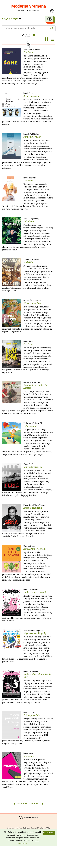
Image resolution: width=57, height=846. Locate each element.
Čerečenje (27, 357)
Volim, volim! (27, 439)
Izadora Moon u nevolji (27, 605)
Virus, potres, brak (27, 316)
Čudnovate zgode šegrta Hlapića (27, 398)
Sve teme (10, 19)
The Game (26, 67)
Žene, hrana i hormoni (27, 563)
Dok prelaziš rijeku (27, 480)
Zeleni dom (27, 234)
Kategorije (49, 19)
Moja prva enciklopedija (27, 646)
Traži (51, 28)
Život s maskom (27, 109)
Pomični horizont (27, 151)
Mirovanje (27, 770)
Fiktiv (48, 828)
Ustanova (27, 193)
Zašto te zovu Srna (27, 520)
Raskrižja (27, 275)
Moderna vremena (28, 6)
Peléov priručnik (27, 728)
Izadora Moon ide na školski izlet (27, 687)
